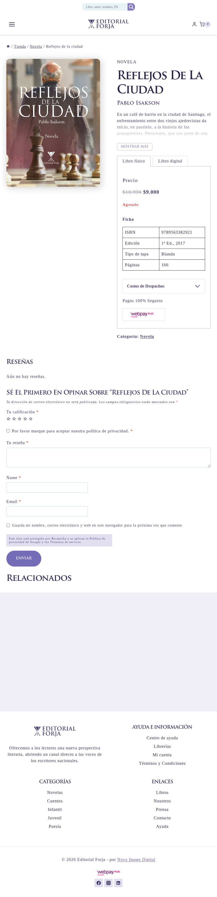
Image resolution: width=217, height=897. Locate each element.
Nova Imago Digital (136, 859)
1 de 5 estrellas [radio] (8, 419)
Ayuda (162, 826)
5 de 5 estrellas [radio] (31, 419)
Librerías (162, 746)
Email (13, 501)
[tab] (134, 161)
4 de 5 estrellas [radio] (25, 419)
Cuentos (55, 801)
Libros (162, 792)
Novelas (55, 792)
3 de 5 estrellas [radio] (19, 419)
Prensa (162, 809)
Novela (127, 62)
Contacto (162, 818)
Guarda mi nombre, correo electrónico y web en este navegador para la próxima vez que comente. (97, 525)
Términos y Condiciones (162, 763)
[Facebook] (98, 883)
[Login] (194, 24)
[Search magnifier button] (131, 7)
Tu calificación (22, 412)
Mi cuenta (162, 755)
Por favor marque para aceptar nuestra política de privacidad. (72, 431)
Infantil (55, 809)
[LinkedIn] (118, 883)
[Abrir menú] (12, 24)
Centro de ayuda (162, 738)
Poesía (55, 826)
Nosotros (162, 801)
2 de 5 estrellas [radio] (14, 419)
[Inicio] (8, 46)
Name (13, 477)
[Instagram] (108, 883)
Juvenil (55, 818)
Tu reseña (17, 442)
